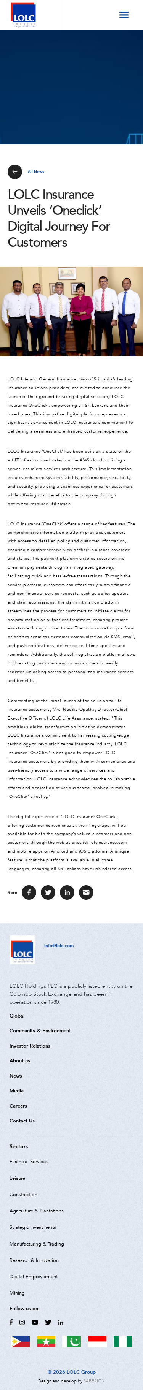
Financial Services (29, 1161)
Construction (23, 1194)
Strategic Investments (33, 1227)
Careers (18, 1106)
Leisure (17, 1178)
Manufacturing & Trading (37, 1244)
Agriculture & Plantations (37, 1211)
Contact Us (22, 1121)
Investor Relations (30, 1046)
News (16, 1076)
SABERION (94, 1381)
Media (17, 1091)
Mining (17, 1293)
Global (17, 1016)
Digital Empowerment (34, 1276)
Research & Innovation (34, 1260)
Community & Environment (40, 1030)
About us (20, 1061)
